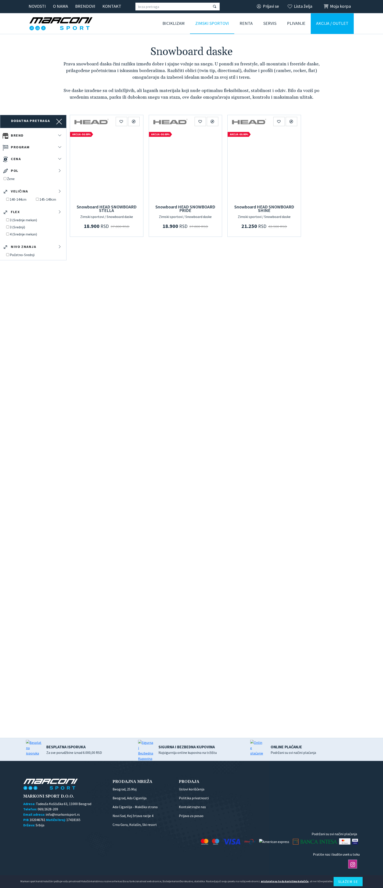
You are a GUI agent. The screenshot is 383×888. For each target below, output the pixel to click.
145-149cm (47, 199)
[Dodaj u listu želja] (121, 121)
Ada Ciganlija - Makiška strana (135, 807)
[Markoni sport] (62, 23)
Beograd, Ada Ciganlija (130, 798)
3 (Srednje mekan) (23, 220)
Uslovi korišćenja (191, 789)
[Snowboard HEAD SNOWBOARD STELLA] (106, 165)
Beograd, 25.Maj (125, 789)
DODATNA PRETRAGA (30, 120)
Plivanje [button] (296, 23)
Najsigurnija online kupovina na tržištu (187, 749)
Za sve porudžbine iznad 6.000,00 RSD (74, 749)
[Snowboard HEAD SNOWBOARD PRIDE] (185, 165)
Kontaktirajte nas (192, 807)
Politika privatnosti (194, 798)
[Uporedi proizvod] (134, 121)
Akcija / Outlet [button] (332, 23)
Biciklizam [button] (173, 23)
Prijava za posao (191, 816)
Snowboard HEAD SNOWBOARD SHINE (264, 208)
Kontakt (111, 6)
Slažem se (348, 881)
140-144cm (18, 199)
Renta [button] (246, 23)
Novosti (37, 6)
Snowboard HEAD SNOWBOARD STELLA (107, 208)
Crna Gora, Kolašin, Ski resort (135, 824)
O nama (60, 6)
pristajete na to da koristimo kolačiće (285, 881)
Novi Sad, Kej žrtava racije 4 (133, 816)
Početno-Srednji (22, 255)
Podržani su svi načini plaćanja (293, 749)
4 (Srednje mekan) (23, 234)
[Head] (91, 121)
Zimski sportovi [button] (212, 23)
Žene (11, 178)
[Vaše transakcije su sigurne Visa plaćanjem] (355, 841)
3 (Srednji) (17, 227)
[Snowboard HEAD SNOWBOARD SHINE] (264, 165)
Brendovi (85, 6)
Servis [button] (269, 23)
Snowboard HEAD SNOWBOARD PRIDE (185, 208)
